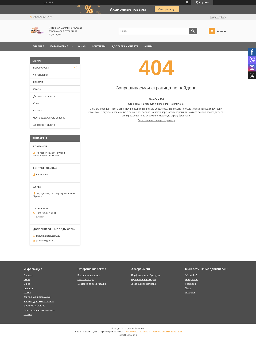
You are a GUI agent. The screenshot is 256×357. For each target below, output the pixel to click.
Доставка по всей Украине (91, 284)
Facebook (190, 284)
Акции (148, 46)
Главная (38, 46)
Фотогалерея (40, 74)
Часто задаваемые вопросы (49, 117)
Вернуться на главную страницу (156, 120)
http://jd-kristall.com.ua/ (48, 235)
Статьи (37, 89)
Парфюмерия (59, 46)
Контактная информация (37, 297)
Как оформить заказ (88, 275)
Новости (38, 82)
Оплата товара (85, 279)
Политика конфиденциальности (167, 332)
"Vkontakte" (191, 275)
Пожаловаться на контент (137, 332)
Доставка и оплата (125, 46)
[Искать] (193, 31)
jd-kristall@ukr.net (45, 240)
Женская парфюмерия (143, 284)
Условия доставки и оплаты (39, 301)
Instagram (190, 292)
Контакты (99, 46)
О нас (82, 46)
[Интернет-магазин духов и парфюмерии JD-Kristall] (37, 37)
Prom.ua (143, 328)
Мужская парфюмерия (143, 279)
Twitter (188, 288)
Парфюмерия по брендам (145, 275)
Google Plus (191, 279)
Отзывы (37, 110)
